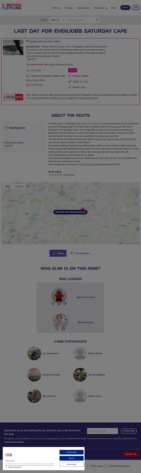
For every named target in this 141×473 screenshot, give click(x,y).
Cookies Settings (71, 464)
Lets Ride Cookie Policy (14, 467)
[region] (44, 458)
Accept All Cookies (71, 452)
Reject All (71, 458)
